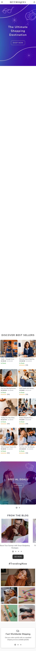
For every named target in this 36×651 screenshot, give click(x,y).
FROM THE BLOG (18, 515)
